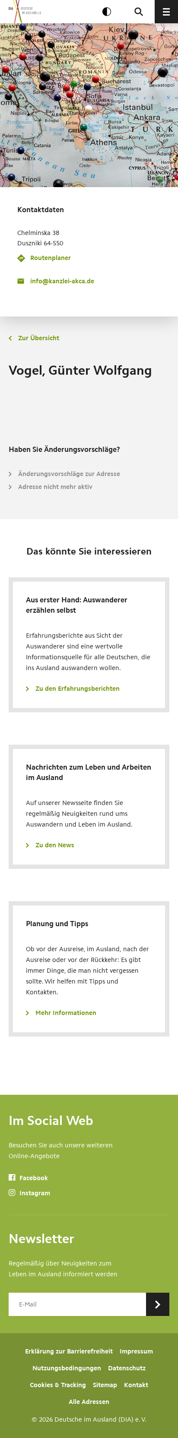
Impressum (136, 1351)
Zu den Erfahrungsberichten (77, 688)
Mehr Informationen (65, 1013)
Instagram (34, 1193)
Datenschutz (127, 1368)
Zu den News (54, 845)
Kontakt (136, 1385)
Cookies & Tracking (58, 1385)
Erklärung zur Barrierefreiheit (69, 1351)
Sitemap (105, 1385)
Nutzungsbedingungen (66, 1368)
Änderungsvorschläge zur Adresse (69, 474)
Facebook (33, 1178)
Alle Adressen (89, 1402)
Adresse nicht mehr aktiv (55, 487)
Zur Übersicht (38, 338)
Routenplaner (50, 258)
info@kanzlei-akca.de (62, 281)
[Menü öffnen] (166, 11)
